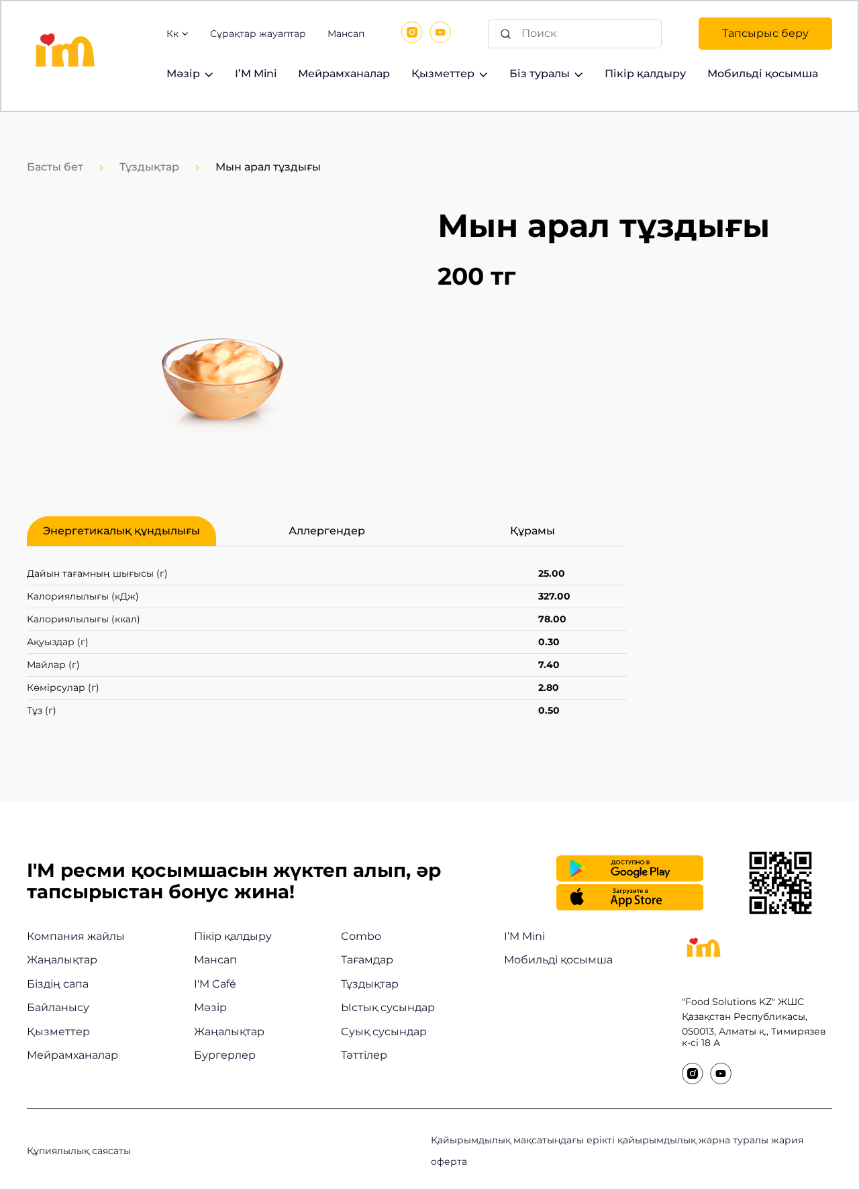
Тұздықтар (149, 166)
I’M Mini (255, 73)
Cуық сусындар (384, 1031)
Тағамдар (367, 959)
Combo (361, 936)
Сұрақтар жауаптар (258, 34)
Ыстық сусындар (388, 1007)
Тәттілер (364, 1055)
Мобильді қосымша (762, 73)
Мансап (345, 34)
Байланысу (58, 1007)
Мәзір (183, 73)
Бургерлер (225, 1055)
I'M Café (215, 984)
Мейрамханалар (344, 73)
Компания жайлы (76, 936)
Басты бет (55, 166)
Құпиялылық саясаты (79, 1151)
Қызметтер (442, 73)
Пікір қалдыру (645, 73)
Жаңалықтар (62, 959)
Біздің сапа (58, 984)
